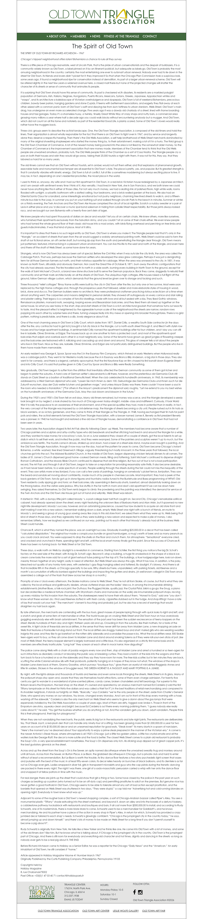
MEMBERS (79, 36)
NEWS (96, 36)
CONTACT (150, 36)
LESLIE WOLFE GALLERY (126, 911)
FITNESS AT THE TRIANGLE (121, 36)
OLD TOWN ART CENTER (95, 911)
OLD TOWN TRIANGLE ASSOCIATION (58, 911)
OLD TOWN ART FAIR (153, 911)
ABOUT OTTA (57, 36)
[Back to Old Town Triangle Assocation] (101, 16)
